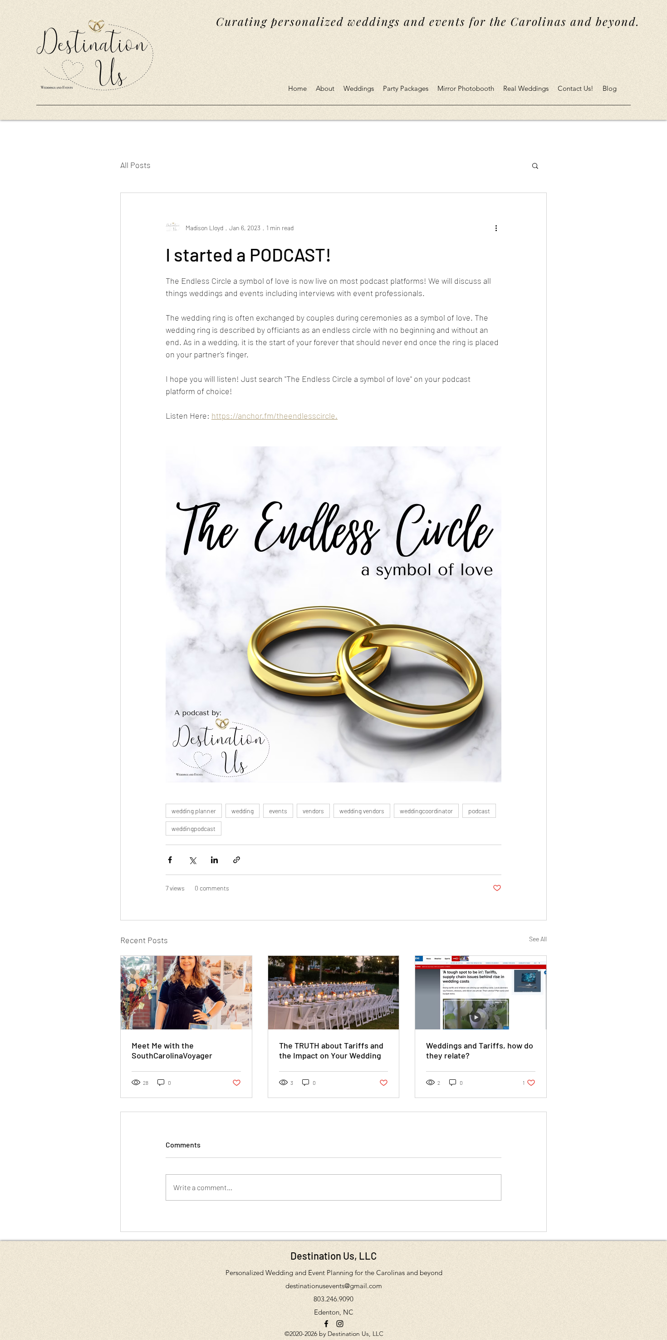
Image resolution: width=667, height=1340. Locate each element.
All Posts (135, 165)
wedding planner (194, 811)
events (278, 811)
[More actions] (495, 227)
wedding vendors (361, 811)
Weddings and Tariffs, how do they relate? (479, 1050)
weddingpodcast (194, 828)
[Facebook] (326, 1323)
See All (538, 939)
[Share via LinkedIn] (214, 859)
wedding (242, 811)
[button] (535, 165)
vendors (313, 811)
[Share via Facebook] (170, 859)
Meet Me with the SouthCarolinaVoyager (172, 1050)
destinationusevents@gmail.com (333, 1285)
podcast (479, 811)
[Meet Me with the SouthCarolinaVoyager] (186, 992)
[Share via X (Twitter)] (192, 859)
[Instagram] (339, 1323)
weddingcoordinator (426, 811)
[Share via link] (236, 859)
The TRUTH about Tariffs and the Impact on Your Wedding (331, 1050)
